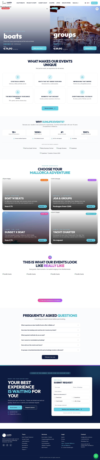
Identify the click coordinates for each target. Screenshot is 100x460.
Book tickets (13, 407)
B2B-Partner (45, 447)
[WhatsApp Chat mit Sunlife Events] (96, 456)
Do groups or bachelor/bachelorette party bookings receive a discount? (42, 350)
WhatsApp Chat (84, 441)
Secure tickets (49, 108)
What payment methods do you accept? (33, 335)
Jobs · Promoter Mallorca (67, 443)
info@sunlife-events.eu (15, 414)
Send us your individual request (70, 409)
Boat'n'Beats (21, 3)
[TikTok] (10, 445)
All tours (94, 3)
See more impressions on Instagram (50, 300)
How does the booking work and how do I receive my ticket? (38, 330)
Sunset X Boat (43, 3)
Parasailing (24, 443)
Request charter (30, 407)
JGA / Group (77, 401)
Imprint (62, 437)
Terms (62, 441)
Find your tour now (50, 357)
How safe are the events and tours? (31, 345)
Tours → (24, 449)
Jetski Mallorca (25, 441)
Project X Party (31, 3)
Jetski (58, 3)
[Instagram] (3, 445)
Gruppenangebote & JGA (48, 439)
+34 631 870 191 (13, 412)
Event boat (58, 397)
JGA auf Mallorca (65, 445)
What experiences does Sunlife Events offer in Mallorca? (38, 325)
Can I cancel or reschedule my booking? (33, 340)
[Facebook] (7, 445)
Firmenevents (45, 441)
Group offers (66, 3)
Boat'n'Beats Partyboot (27, 437)
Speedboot (25, 447)
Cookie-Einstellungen (68, 447)
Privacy (63, 439)
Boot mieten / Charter (47, 437)
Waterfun (75, 3)
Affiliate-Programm (46, 445)
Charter (51, 3)
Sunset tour (77, 397)
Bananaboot (25, 445)
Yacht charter (59, 401)
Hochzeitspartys (45, 443)
